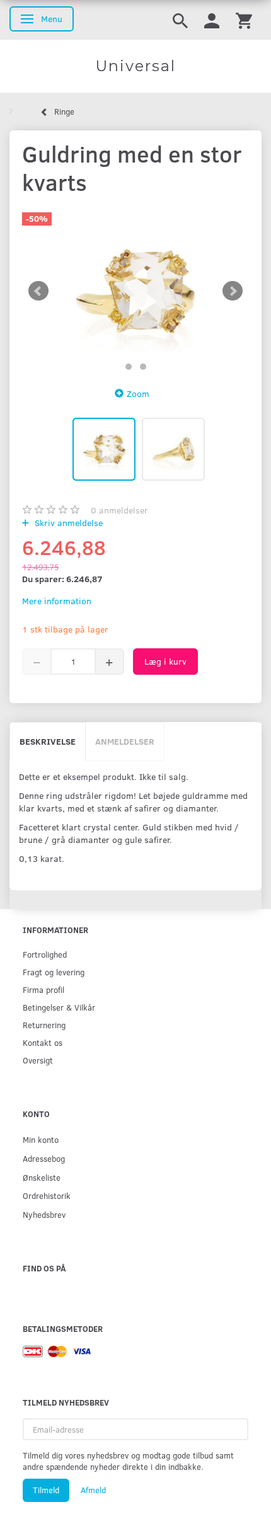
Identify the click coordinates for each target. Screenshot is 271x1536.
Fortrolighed (45, 954)
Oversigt (38, 1060)
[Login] (212, 20)
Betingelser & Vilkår (59, 1007)
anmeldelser (119, 510)
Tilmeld (46, 1490)
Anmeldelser (124, 741)
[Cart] (244, 20)
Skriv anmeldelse (67, 523)
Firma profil (43, 989)
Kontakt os (42, 1042)
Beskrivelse (48, 741)
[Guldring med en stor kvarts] (135, 291)
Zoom (138, 393)
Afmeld (93, 1490)
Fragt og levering (53, 971)
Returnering (44, 1024)
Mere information (56, 601)
